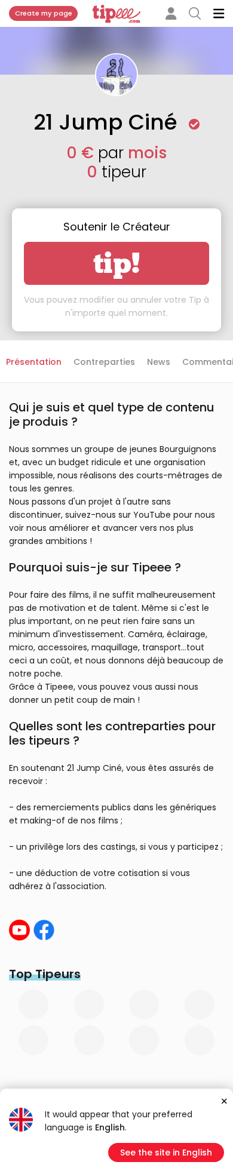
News (158, 362)
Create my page (43, 13)
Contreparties (104, 362)
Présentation (34, 362)
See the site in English (166, 1152)
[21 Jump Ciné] (19, 930)
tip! (116, 263)
